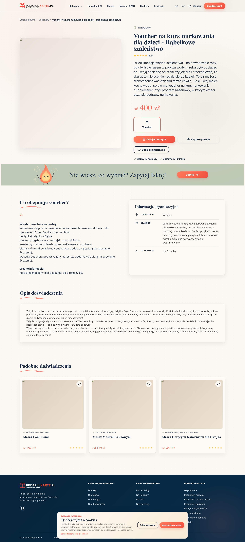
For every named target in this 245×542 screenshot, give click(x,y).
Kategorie (74, 6)
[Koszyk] (189, 6)
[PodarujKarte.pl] (36, 6)
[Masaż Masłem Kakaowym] (122, 404)
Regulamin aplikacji (194, 504)
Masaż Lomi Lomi (36, 436)
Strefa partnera (192, 513)
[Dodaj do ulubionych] (79, 384)
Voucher (147, 127)
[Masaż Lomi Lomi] (53, 404)
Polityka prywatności (195, 508)
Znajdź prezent (214, 6)
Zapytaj (190, 174)
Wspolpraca (190, 490)
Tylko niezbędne (147, 525)
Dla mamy (93, 495)
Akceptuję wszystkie (171, 525)
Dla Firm (144, 6)
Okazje (110, 6)
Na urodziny (142, 490)
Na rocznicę (142, 504)
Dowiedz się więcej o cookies (74, 534)
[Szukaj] (176, 6)
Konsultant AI (95, 6)
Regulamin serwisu (194, 495)
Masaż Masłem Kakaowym (111, 436)
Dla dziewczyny (96, 504)
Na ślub (140, 499)
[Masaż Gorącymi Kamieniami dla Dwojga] (192, 404)
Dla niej (92, 490)
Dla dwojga (94, 499)
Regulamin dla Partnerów (197, 499)
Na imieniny (142, 495)
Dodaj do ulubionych (153, 149)
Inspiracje (159, 6)
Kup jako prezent (200, 139)
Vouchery (44, 19)
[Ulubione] (183, 6)
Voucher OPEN (127, 6)
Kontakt (188, 522)
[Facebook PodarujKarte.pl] (22, 508)
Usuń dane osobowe (195, 517)
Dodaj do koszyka (156, 139)
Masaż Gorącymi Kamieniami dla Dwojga (191, 436)
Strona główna (27, 19)
